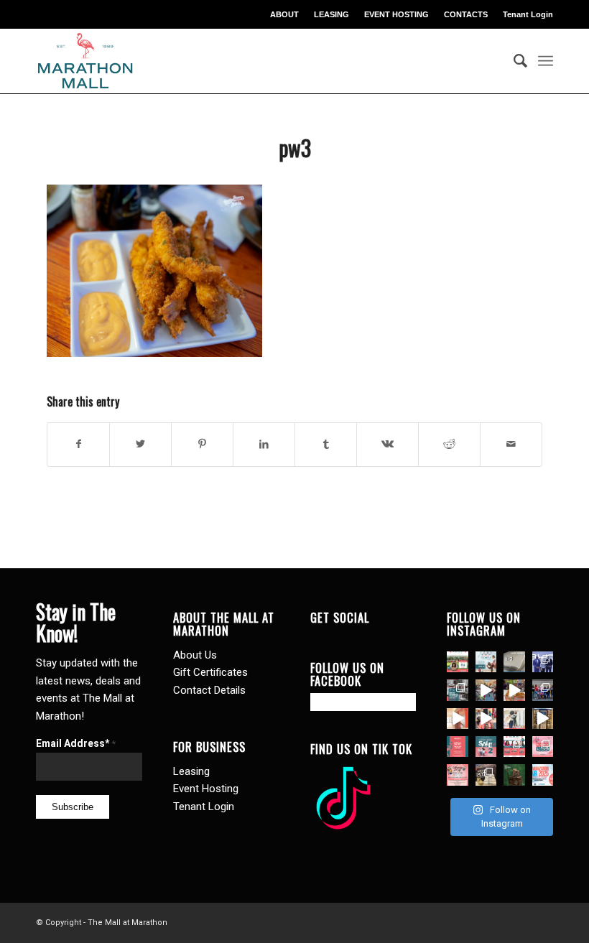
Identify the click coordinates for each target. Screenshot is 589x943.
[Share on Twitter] (140, 444)
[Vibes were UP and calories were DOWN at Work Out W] (486, 689)
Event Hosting (205, 788)
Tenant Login (528, 14)
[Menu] (545, 61)
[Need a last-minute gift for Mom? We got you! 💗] (457, 746)
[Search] (513, 61)
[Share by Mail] (511, 444)
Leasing (191, 771)
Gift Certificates (210, 672)
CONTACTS (466, 14)
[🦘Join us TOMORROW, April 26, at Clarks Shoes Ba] (514, 774)
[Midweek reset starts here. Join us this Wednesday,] (457, 661)
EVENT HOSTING (396, 14)
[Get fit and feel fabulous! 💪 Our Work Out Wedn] (514, 746)
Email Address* (76, 743)
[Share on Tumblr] (325, 444)
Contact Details (209, 690)
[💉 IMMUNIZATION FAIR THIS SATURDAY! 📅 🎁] (542, 774)
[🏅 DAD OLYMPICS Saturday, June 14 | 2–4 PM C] (486, 661)
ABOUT (284, 14)
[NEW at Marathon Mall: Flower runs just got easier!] (542, 718)
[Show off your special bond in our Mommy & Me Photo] (457, 774)
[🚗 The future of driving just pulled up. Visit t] (514, 661)
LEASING (331, 14)
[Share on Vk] (387, 444)
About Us (195, 655)
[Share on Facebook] (78, 444)
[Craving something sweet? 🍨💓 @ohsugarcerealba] (514, 689)
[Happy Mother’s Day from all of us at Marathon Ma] (514, 718)
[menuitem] (285, 14)
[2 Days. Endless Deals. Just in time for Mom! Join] (486, 746)
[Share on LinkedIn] (263, 444)
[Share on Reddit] (449, 444)
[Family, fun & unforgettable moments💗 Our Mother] (457, 718)
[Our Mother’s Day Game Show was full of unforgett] (542, 689)
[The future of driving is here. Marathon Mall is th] (542, 661)
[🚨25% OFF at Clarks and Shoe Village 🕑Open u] (486, 774)
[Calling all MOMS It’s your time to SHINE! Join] (542, 746)
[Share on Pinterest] (202, 444)
